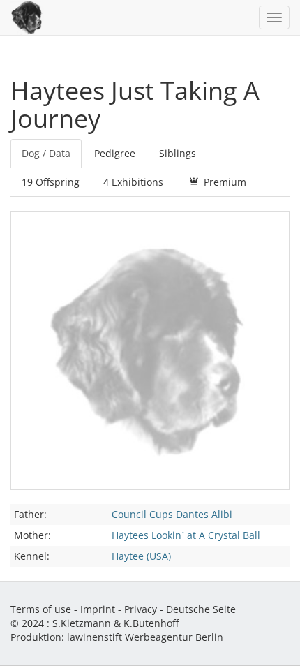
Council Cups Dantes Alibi (172, 514)
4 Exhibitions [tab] (133, 181)
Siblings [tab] (177, 153)
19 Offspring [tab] (51, 181)
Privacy (140, 609)
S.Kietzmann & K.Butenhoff (115, 623)
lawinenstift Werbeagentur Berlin (145, 637)
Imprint (97, 609)
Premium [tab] (223, 181)
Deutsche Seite (201, 609)
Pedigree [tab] (114, 153)
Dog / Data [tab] (46, 153)
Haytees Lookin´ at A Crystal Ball (186, 535)
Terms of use (40, 609)
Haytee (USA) (141, 556)
